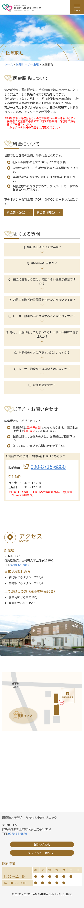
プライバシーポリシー (42, 853)
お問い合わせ (42, 844)
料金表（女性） (17, 212)
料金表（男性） (47, 212)
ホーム (8, 64)
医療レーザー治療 (27, 64)
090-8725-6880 (48, 467)
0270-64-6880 (19, 564)
